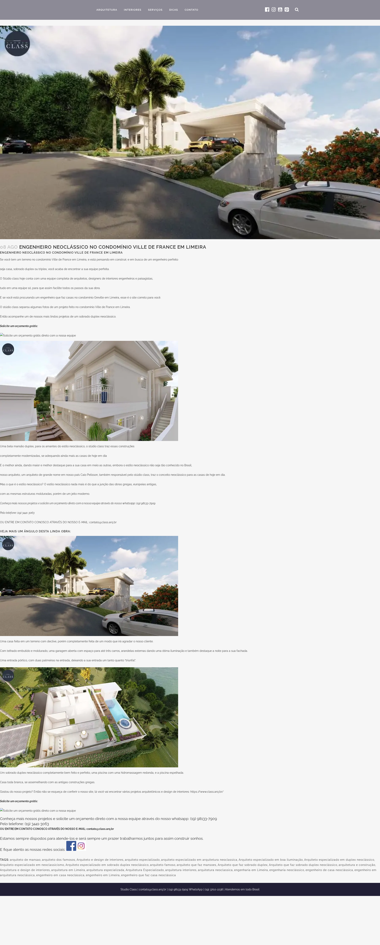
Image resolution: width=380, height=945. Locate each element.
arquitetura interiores (181, 870)
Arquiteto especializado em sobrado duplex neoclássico (107, 864)
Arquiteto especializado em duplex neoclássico (339, 859)
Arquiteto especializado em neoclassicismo (32, 864)
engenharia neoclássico (286, 870)
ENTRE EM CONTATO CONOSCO (27, 522)
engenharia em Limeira (251, 870)
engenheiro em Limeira (103, 875)
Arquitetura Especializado (145, 870)
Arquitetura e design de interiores (25, 870)
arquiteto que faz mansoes (196, 864)
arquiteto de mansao (25, 859)
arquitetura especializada (105, 870)
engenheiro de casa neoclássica (329, 870)
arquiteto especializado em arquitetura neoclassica (199, 859)
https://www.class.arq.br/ (206, 791)
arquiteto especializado (142, 859)
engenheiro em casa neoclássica (60, 875)
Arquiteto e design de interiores (100, 859)
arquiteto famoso (162, 864)
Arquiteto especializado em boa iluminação (271, 859)
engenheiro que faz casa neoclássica (148, 875)
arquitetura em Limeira (68, 870)
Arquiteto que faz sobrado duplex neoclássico (303, 864)
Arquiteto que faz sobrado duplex (243, 864)
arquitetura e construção (357, 864)
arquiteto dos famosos (58, 859)
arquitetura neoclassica (215, 870)
